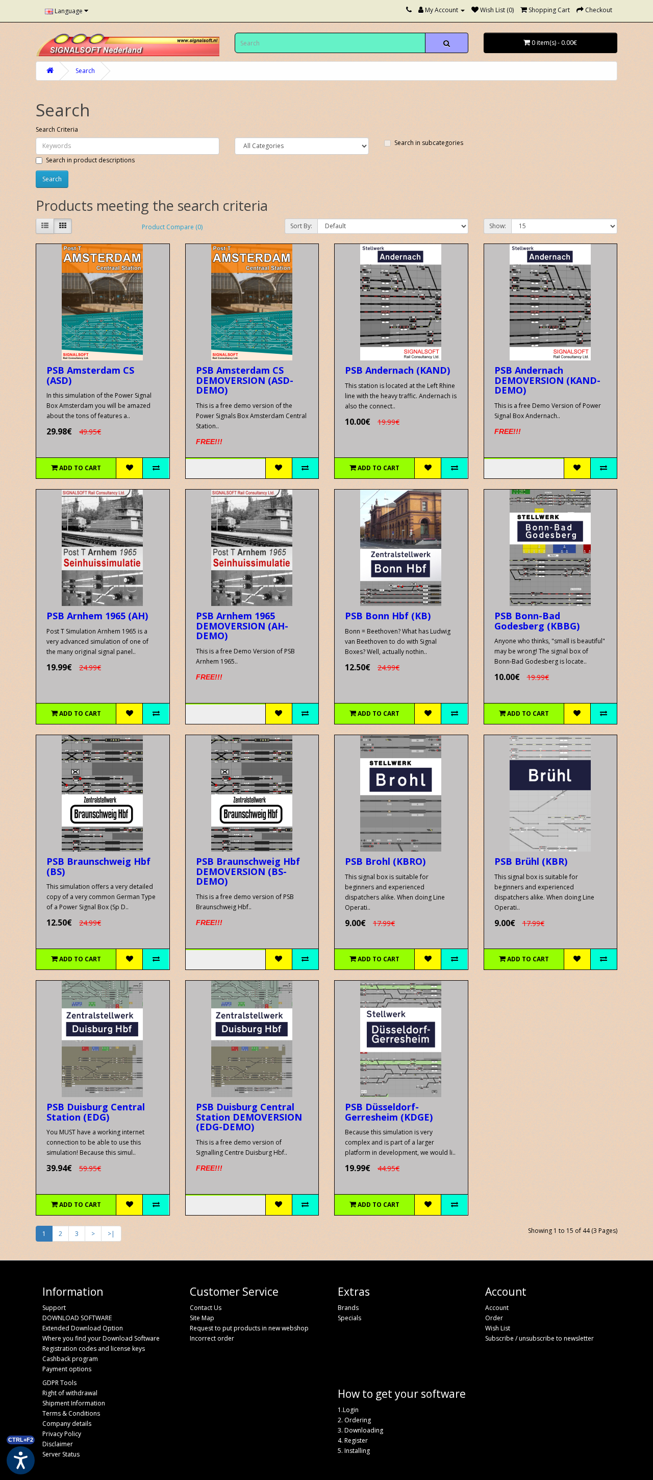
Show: (497, 226)
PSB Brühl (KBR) (530, 861)
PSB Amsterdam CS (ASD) (90, 375)
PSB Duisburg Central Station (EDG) (95, 1112)
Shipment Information (73, 1403)
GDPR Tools (59, 1382)
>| (111, 1233)
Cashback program (70, 1358)
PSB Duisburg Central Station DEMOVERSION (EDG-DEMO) (249, 1117)
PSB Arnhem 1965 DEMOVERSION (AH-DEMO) (242, 626)
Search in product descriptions (90, 160)
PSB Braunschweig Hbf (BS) (98, 866)
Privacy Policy (61, 1433)
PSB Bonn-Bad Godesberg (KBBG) (537, 621)
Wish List (497, 1328)
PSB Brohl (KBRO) (385, 861)
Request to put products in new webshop (249, 1328)
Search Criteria (57, 129)
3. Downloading (360, 1430)
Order (494, 1318)
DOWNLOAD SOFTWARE (77, 1318)
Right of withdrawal (69, 1393)
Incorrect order (212, 1338)
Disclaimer (57, 1444)
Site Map (202, 1318)
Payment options (66, 1369)
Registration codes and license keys (93, 1348)
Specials (349, 1318)
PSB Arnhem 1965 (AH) (97, 616)
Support (54, 1307)
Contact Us (205, 1307)
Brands (348, 1307)
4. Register (353, 1440)
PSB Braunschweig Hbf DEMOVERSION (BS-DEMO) (248, 871)
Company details (66, 1423)
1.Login (348, 1409)
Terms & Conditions (71, 1413)
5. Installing (354, 1450)
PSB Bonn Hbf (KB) (388, 616)
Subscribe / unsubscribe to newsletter (539, 1338)
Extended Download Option (82, 1328)
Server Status (61, 1454)
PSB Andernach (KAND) (397, 370)
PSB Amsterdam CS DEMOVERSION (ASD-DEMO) (244, 380)
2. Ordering (354, 1420)
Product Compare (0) (172, 227)
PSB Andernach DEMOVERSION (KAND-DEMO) (547, 380)
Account (497, 1307)
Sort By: (301, 226)
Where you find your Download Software (101, 1338)
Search (85, 70)
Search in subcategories (428, 142)
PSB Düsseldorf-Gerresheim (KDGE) (389, 1112)
